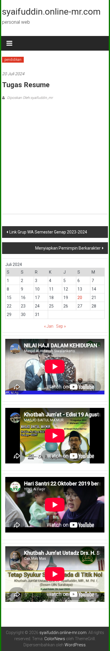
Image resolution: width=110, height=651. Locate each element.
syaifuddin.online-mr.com (51, 11)
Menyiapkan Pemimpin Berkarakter (68, 248)
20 (79, 297)
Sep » (61, 326)
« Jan (48, 326)
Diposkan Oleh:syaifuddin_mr (29, 98)
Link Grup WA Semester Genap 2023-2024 (48, 232)
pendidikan (12, 60)
